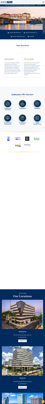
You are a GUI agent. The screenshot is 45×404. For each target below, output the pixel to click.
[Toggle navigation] (43, 2)
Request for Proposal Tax (31, 32)
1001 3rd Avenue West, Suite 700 (23, 335)
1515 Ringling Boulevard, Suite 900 (23, 381)
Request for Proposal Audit (19, 36)
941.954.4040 (23, 383)
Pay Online (31, 36)
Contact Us (22, 340)
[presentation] (1, 65)
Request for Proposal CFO (15, 32)
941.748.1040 (23, 337)
